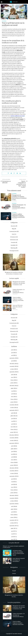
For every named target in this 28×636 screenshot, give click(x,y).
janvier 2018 (13, 517)
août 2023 (13, 374)
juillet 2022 (13, 388)
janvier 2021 (13, 432)
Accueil (14, 570)
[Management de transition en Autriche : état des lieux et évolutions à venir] (6, 197)
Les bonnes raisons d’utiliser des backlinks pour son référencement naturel (18, 553)
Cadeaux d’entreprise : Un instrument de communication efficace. (19, 206)
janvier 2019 (13, 492)
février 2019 (13, 490)
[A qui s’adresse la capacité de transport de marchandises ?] (7, 561)
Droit (13, 234)
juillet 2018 (13, 509)
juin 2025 (13, 352)
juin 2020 (13, 451)
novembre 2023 (13, 366)
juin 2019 (13, 479)
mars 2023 (13, 377)
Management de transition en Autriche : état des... (14, 595)
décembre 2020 (13, 435)
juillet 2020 (13, 448)
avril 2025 (13, 355)
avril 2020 (13, 457)
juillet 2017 (13, 528)
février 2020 (13, 462)
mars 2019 (13, 487)
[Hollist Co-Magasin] (14, 2)
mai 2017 (13, 534)
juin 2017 (13, 531)
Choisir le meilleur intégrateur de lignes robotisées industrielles (18, 215)
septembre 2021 (13, 410)
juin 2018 (13, 512)
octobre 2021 (13, 407)
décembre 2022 (13, 385)
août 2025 (13, 350)
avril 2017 (13, 536)
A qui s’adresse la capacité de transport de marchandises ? (19, 560)
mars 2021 (13, 426)
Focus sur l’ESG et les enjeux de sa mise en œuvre (18, 307)
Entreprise (4, 21)
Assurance (13, 226)
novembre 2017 (13, 520)
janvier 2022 (13, 402)
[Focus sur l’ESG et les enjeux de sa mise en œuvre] (7, 308)
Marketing (13, 248)
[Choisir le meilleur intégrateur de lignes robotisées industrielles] (6, 216)
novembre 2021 (13, 404)
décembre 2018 (13, 495)
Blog (13, 228)
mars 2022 (13, 396)
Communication (13, 231)
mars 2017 (13, 539)
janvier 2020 (13, 465)
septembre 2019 (13, 476)
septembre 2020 (13, 443)
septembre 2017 (13, 525)
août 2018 (13, 506)
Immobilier (13, 245)
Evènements (13, 239)
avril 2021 (13, 424)
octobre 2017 (13, 523)
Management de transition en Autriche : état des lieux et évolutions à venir (19, 197)
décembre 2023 (13, 363)
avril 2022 (13, 394)
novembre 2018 (13, 498)
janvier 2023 (13, 383)
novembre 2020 (13, 437)
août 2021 (13, 413)
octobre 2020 (13, 440)
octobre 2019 (13, 473)
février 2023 (13, 380)
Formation (13, 242)
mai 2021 (13, 421)
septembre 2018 (13, 503)
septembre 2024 (13, 358)
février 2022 (13, 399)
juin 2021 (13, 418)
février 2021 (13, 429)
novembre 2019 (13, 470)
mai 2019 (13, 481)
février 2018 (13, 514)
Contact (14, 573)
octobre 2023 (13, 369)
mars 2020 (13, 459)
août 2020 (13, 446)
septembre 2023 (13, 372)
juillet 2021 (13, 415)
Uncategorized (13, 250)
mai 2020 (13, 454)
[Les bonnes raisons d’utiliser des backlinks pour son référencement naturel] (7, 553)
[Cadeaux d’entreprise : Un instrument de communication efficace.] (6, 206)
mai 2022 (13, 391)
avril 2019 (13, 484)
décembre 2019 (13, 468)
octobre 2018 (13, 501)
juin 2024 (13, 361)
